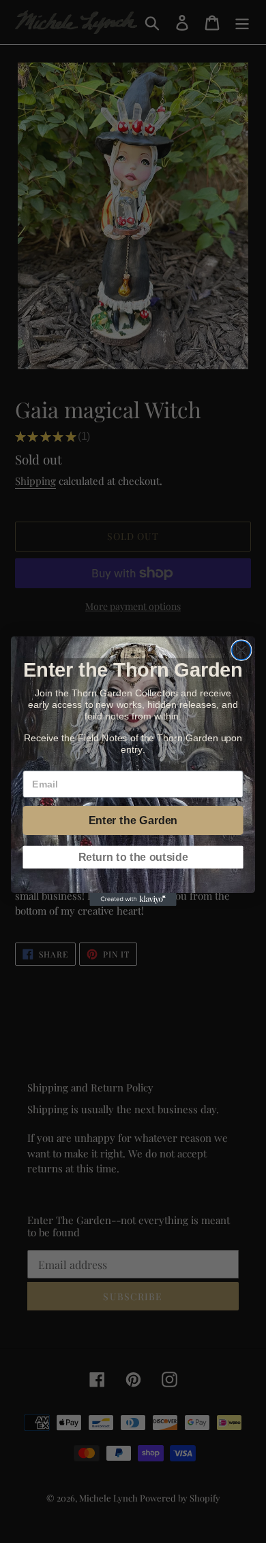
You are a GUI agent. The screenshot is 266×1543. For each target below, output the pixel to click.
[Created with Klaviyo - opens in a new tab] (132, 900)
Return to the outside (133, 857)
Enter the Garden (133, 821)
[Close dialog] (241, 650)
